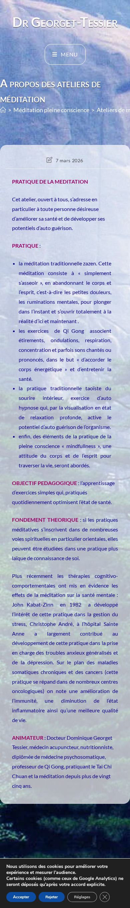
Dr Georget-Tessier (65, 22)
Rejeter (51, 897)
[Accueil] (3, 110)
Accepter (21, 897)
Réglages (82, 897)
